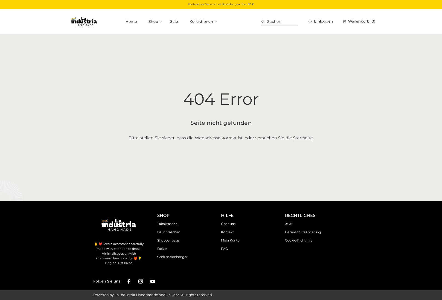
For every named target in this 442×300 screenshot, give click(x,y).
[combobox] (279, 21)
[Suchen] (264, 21)
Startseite (303, 137)
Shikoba (172, 295)
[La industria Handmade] (84, 21)
